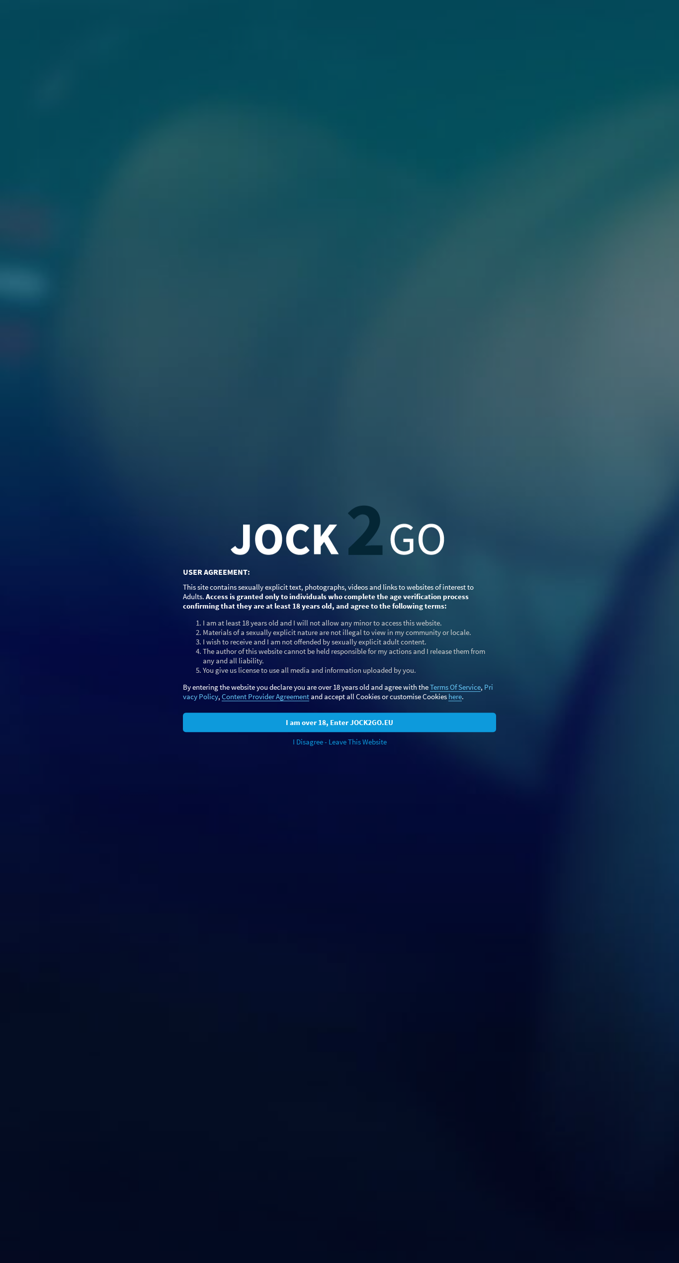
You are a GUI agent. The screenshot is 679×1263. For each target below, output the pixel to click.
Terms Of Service (455, 687)
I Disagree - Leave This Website (340, 741)
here (455, 696)
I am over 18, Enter (339, 722)
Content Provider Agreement (265, 696)
